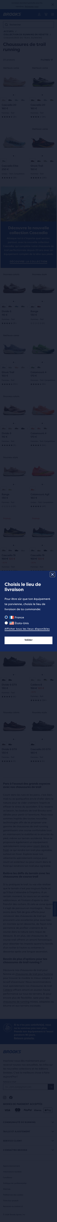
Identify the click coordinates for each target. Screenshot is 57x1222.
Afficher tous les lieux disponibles (27, 628)
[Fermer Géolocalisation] (52, 574)
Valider (28, 639)
